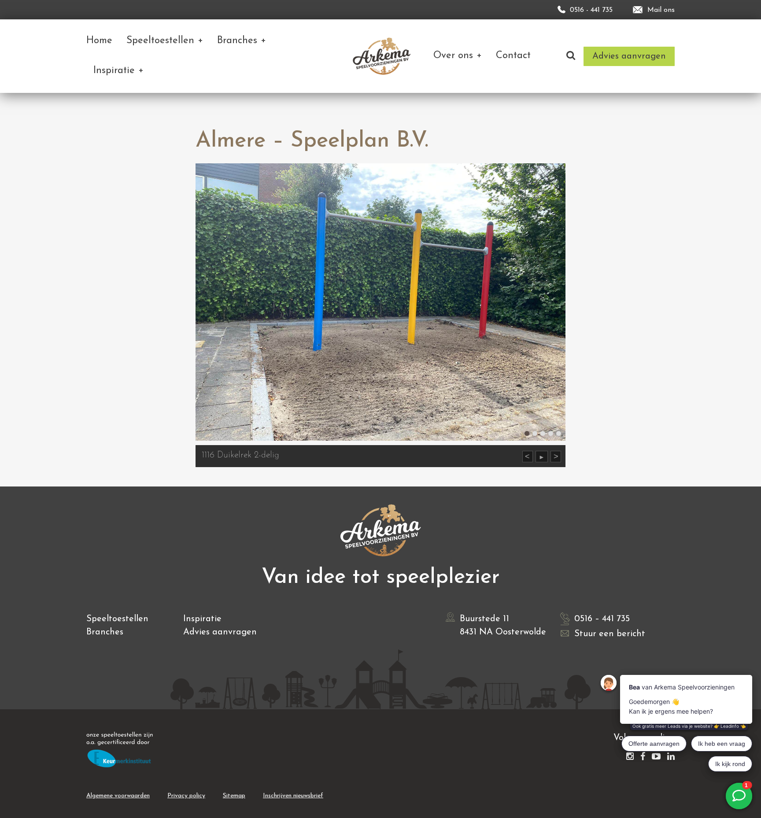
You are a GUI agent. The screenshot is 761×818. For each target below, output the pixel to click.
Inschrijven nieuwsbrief (293, 795)
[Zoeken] (570, 56)
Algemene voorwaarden (118, 795)
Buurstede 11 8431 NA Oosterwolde (503, 626)
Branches (104, 632)
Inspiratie (202, 619)
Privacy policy (186, 795)
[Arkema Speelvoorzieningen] (383, 56)
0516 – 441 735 (602, 619)
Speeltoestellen (117, 619)
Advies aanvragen (220, 632)
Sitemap (234, 795)
